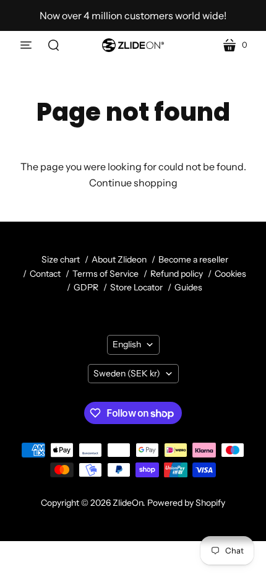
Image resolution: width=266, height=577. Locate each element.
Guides (188, 287)
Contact (45, 273)
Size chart (60, 259)
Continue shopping (133, 182)
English (127, 344)
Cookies (230, 273)
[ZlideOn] (133, 45)
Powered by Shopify (186, 502)
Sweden (126, 373)
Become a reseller (193, 259)
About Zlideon (119, 259)
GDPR (86, 287)
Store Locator (136, 287)
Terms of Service (105, 273)
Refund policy (176, 273)
